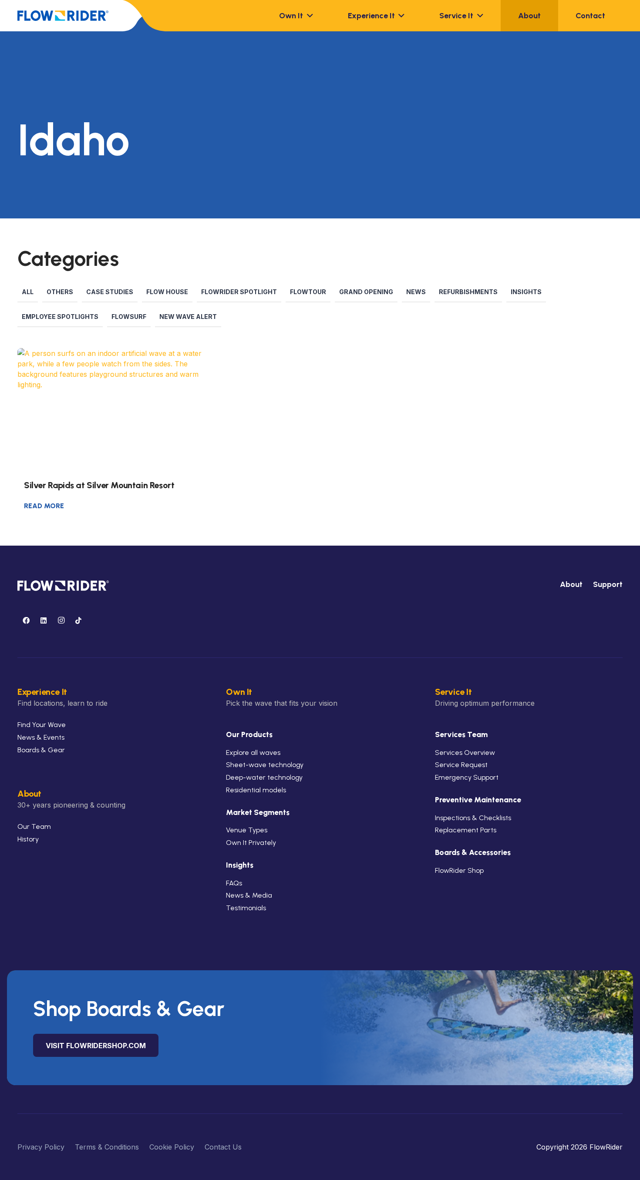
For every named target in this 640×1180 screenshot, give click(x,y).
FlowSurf (128, 316)
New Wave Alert (188, 316)
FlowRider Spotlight (239, 291)
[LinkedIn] (43, 620)
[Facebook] (26, 620)
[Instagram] (61, 620)
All (28, 291)
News (416, 291)
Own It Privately (251, 842)
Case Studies (109, 291)
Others (60, 291)
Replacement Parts (465, 830)
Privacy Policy (40, 1147)
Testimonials (246, 908)
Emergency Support (467, 777)
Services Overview (465, 752)
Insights (526, 291)
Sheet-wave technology (264, 765)
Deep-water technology (264, 777)
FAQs (234, 883)
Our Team (34, 826)
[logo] (62, 15)
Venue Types (246, 830)
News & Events (40, 737)
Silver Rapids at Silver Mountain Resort (99, 485)
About (571, 584)
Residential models (256, 790)
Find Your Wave (41, 725)
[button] (308, 15)
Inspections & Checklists (473, 818)
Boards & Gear (41, 750)
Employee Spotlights (60, 316)
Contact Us (223, 1147)
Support (608, 584)
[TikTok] (78, 620)
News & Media (249, 895)
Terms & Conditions (107, 1147)
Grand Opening (366, 291)
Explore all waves (253, 752)
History (28, 839)
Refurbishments (468, 291)
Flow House (167, 291)
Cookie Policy (171, 1147)
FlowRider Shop (459, 870)
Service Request (461, 765)
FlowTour (308, 291)
